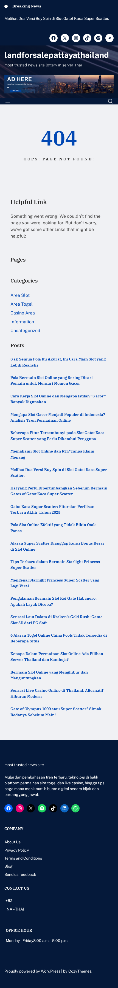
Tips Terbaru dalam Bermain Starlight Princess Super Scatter (55, 564)
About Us (12, 842)
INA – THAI (14, 909)
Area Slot (20, 295)
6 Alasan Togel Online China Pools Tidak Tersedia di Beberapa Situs (58, 638)
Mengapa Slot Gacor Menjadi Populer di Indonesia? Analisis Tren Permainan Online (57, 417)
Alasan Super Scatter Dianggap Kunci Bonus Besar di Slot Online (57, 545)
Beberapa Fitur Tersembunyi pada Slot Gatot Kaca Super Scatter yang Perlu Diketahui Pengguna (57, 435)
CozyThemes (79, 971)
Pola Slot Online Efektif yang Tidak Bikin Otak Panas (53, 527)
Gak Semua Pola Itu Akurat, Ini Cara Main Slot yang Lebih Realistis (58, 361)
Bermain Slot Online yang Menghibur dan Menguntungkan (49, 674)
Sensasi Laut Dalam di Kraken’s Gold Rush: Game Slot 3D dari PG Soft (56, 619)
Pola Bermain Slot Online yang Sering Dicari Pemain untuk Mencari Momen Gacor (51, 380)
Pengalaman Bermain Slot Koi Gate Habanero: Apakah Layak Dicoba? (53, 601)
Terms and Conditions (23, 858)
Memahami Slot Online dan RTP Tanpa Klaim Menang (52, 453)
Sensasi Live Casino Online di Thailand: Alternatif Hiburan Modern (56, 693)
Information (22, 321)
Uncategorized (25, 330)
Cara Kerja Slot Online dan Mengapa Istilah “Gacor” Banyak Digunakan (58, 398)
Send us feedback (20, 874)
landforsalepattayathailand (56, 55)
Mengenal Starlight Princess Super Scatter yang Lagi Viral (54, 582)
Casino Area (22, 313)
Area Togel (21, 304)
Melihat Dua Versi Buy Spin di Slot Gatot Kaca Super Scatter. (56, 18)
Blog (8, 866)
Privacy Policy (16, 850)
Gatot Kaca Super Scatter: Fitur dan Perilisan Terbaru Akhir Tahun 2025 (52, 509)
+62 (8, 900)
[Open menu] (7, 101)
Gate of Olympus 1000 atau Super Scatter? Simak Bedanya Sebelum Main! (56, 711)
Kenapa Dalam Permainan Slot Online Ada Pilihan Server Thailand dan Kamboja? (56, 656)
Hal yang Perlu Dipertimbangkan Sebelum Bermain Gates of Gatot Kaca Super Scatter (58, 490)
